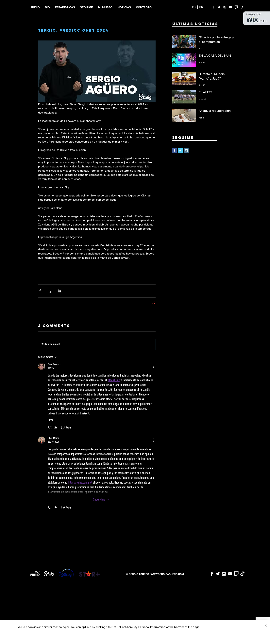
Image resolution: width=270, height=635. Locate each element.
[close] (265, 625)
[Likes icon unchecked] (50, 427)
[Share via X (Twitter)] (50, 291)
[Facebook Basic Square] (174, 150)
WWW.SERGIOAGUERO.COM (167, 574)
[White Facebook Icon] (213, 7)
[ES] (193, 7)
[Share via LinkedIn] (59, 291)
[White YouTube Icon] (230, 7)
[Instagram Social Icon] (186, 150)
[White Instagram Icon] (225, 7)
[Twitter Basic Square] (180, 150)
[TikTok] (242, 7)
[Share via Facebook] (40, 291)
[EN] (201, 7)
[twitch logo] (236, 7)
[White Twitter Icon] (219, 7)
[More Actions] (153, 366)
